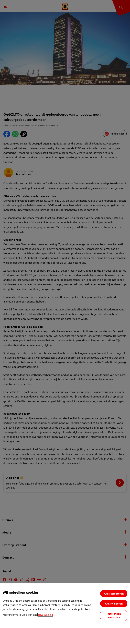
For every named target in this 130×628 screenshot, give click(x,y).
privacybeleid (45, 614)
